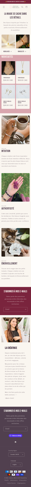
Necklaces (6, 52)
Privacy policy (23, 480)
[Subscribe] (25, 309)
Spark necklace (6, 77)
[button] (4, 7)
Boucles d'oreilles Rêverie (7, 102)
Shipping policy (21, 483)
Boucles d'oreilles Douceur (22, 102)
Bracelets (21, 52)
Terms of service (11, 483)
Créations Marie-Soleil (14, 478)
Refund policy (13, 480)
